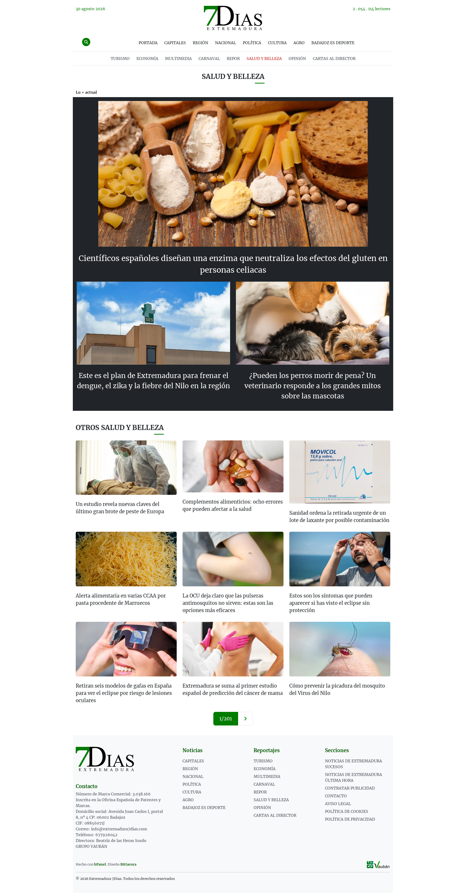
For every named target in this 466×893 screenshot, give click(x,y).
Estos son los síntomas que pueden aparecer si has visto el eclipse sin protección (330, 603)
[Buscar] (86, 42)
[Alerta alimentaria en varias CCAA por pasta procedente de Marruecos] (126, 559)
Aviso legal (338, 803)
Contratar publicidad (350, 788)
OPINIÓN (297, 58)
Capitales (175, 42)
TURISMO (120, 58)
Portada (148, 42)
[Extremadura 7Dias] (233, 18)
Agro (299, 42)
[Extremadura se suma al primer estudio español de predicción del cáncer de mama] (233, 649)
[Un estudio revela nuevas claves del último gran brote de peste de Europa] (126, 467)
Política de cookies (346, 811)
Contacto (336, 795)
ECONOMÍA (147, 58)
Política (252, 42)
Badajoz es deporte (332, 42)
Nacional (225, 42)
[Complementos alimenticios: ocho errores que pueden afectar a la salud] (233, 466)
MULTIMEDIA (178, 58)
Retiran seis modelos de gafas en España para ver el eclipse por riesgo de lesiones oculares (124, 693)
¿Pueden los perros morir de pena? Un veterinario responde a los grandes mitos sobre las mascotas (312, 385)
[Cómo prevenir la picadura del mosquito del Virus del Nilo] (339, 649)
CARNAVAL (209, 58)
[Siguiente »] (245, 718)
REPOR (233, 58)
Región (200, 42)
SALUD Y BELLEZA (264, 58)
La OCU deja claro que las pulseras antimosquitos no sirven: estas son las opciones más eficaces (228, 603)
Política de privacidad (350, 819)
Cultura (277, 42)
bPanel (100, 864)
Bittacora (128, 864)
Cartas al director (334, 58)
